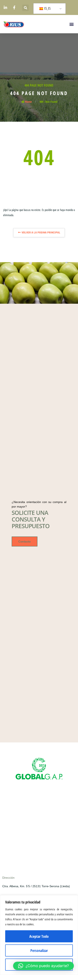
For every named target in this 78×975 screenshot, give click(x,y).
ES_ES (47, 8)
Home (28, 102)
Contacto (24, 541)
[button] (25, 8)
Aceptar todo (39, 936)
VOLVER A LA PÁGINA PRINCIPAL (40, 232)
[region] (39, 935)
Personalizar (39, 950)
